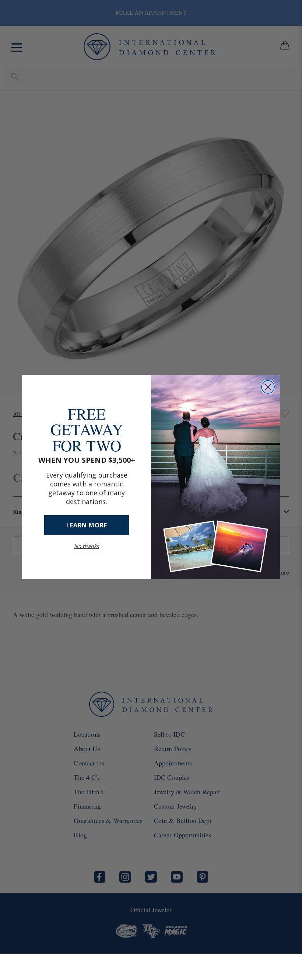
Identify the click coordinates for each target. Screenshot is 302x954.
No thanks (86, 538)
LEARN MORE (86, 518)
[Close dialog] (267, 386)
